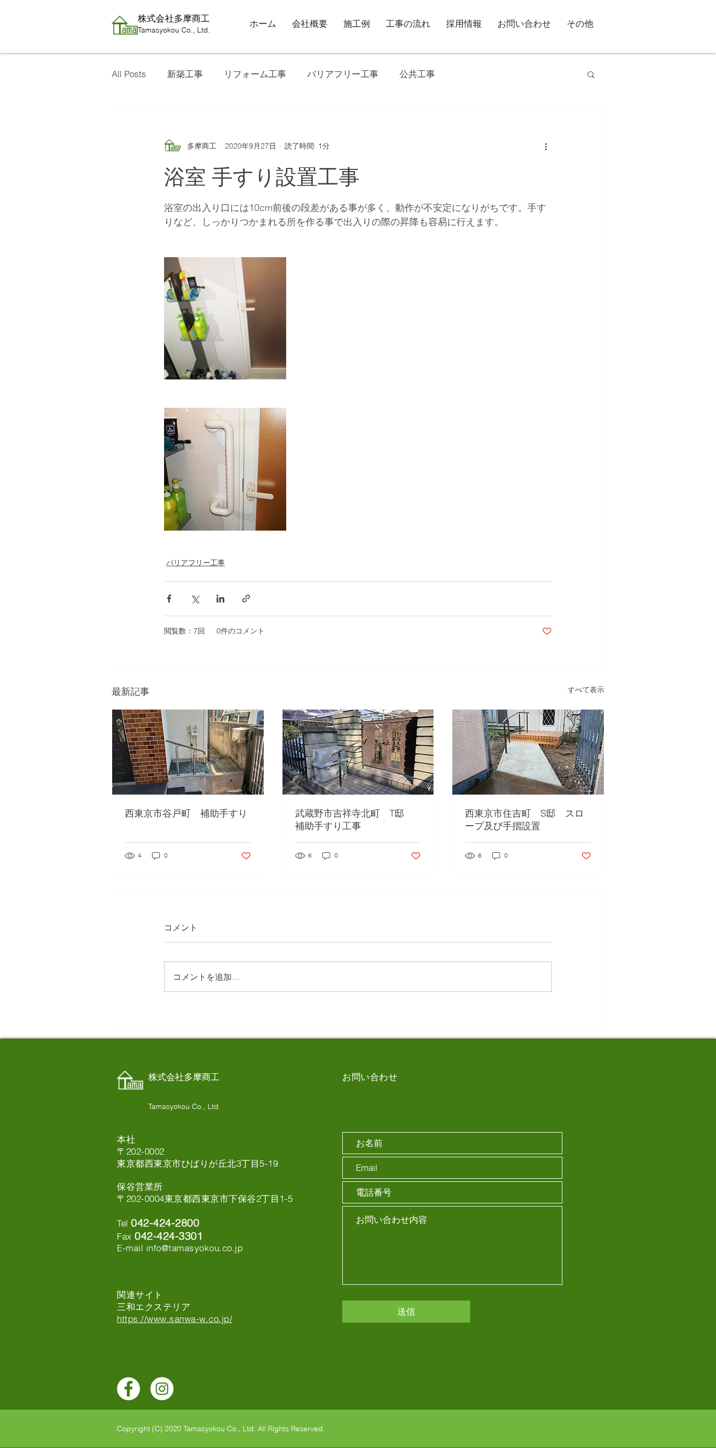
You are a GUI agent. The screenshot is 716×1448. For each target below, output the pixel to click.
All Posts (129, 73)
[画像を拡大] (225, 318)
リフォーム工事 (255, 73)
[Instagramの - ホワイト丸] (161, 1388)
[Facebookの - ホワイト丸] (128, 1388)
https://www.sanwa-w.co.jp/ (174, 1318)
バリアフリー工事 (342, 73)
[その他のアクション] (545, 146)
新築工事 (185, 73)
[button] (591, 74)
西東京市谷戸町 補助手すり (186, 813)
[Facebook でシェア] (169, 599)
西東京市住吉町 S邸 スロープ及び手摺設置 (524, 819)
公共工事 (417, 73)
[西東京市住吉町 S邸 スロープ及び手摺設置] (528, 752)
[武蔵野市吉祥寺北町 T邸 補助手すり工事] (358, 752)
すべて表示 (586, 689)
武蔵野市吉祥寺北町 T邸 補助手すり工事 (354, 819)
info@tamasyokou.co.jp (194, 1247)
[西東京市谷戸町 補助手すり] (188, 752)
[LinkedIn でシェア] (220, 599)
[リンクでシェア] (246, 599)
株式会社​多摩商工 (174, 18)
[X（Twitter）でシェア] (195, 599)
